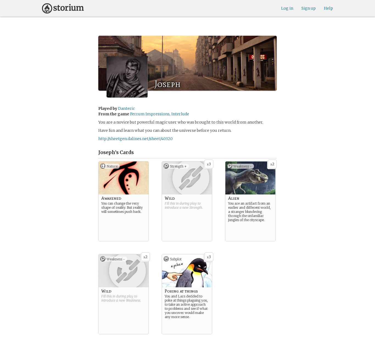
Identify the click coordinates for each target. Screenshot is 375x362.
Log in (287, 8)
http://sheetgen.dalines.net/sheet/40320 (135, 138)
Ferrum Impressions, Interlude (159, 114)
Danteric (126, 108)
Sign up (308, 8)
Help (328, 8)
